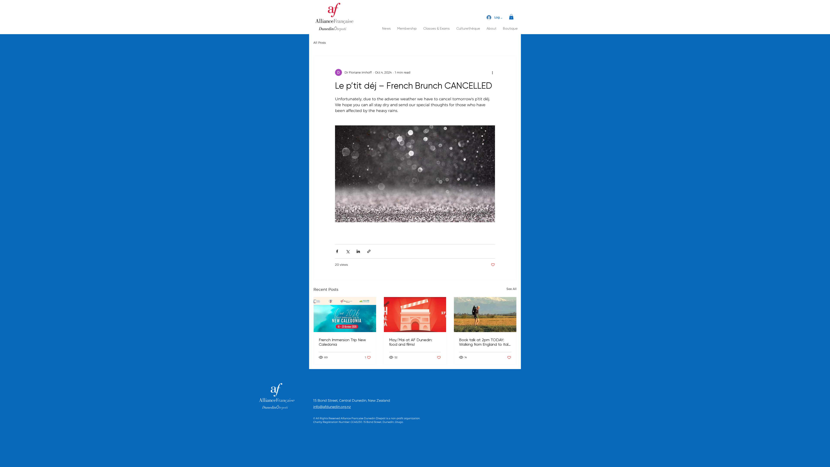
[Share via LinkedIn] (358, 251)
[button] (511, 16)
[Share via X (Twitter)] (348, 251)
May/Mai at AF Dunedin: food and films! (410, 342)
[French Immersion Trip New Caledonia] (345, 314)
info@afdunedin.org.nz (332, 407)
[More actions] (492, 72)
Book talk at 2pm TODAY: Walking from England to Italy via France (484, 342)
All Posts (319, 43)
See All (511, 289)
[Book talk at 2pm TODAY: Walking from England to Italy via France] (485, 314)
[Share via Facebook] (337, 251)
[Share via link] (369, 251)
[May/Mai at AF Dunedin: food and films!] (415, 314)
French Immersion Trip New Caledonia (342, 342)
